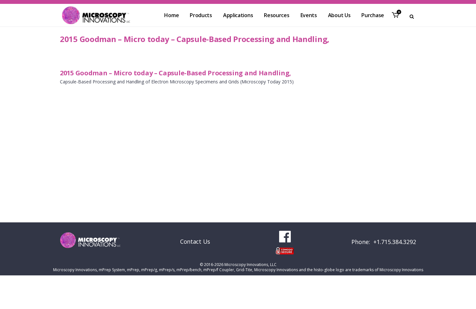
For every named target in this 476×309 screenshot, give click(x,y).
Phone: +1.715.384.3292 (383, 242)
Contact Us (195, 241)
